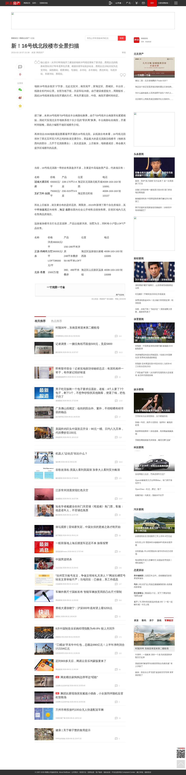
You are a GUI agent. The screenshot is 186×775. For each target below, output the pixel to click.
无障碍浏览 (43, 3)
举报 (124, 52)
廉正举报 (140, 772)
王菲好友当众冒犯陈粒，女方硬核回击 (151, 416)
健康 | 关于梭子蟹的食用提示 (73, 730)
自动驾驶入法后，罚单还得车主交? (150, 474)
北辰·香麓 (39, 272)
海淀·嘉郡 (65, 209)
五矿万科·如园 (42, 193)
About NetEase (64, 772)
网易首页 (27, 3)
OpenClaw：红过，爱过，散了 (148, 489)
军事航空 (169, 620)
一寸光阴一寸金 (56, 287)
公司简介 (75, 772)
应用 (34, 3)
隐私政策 (107, 772)
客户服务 (99, 772)
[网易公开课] (119, 3)
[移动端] (110, 3)
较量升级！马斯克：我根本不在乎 (149, 495)
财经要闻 (139, 258)
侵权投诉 (148, 772)
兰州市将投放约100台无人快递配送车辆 (80, 709)
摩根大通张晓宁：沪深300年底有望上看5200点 (84, 608)
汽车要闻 (139, 509)
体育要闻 (139, 319)
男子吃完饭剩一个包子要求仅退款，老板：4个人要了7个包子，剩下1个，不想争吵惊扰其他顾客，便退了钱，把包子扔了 (90, 393)
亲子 (151, 620)
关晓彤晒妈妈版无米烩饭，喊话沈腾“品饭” (153, 440)
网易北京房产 (24, 38)
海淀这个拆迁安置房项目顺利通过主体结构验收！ (154, 87)
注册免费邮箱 (163, 3)
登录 (152, 3)
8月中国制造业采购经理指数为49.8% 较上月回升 (85, 628)
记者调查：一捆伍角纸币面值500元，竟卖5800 (84, 343)
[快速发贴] (20, 67)
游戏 (159, 620)
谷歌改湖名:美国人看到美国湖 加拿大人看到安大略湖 (88, 469)
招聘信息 (91, 772)
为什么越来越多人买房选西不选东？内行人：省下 (154, 93)
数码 (144, 620)
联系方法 (83, 772)
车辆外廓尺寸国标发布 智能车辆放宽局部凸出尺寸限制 (89, 591)
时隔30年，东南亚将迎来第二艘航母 (77, 327)
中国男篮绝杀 (64, 559)
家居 (136, 620)
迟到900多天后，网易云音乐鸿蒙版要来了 (81, 660)
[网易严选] (129, 3)
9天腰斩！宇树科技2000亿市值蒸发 (150, 294)
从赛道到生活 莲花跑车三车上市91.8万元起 (153, 536)
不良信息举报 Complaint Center (123, 772)
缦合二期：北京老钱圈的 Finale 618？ (151, 81)
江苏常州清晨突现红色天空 (72, 490)
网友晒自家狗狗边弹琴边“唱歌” (79, 677)
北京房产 (139, 54)
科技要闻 (139, 447)
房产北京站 (120, 294)
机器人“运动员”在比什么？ (71, 453)
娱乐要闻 (139, 389)
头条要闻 (139, 154)
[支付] (137, 3)
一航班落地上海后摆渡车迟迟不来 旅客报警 (82, 543)
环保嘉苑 (42, 209)
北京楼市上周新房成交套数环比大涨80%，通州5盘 (154, 99)
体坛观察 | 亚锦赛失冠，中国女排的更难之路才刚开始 (88, 526)
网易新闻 (144, 38)
